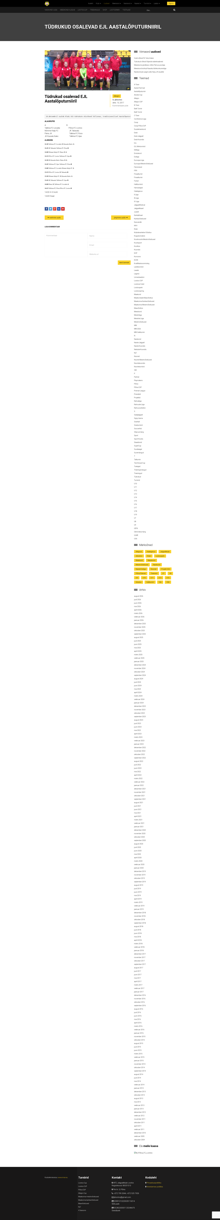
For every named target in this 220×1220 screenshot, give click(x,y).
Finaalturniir (138, 174)
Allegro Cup (82, 1193)
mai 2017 (137, 978)
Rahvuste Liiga (139, 404)
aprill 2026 (138, 610)
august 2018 (138, 926)
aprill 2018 (138, 940)
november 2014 (139, 1064)
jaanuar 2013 (139, 1109)
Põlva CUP (138, 387)
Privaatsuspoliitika (154, 1183)
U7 (135, 518)
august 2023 (138, 720)
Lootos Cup (82, 1183)
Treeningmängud (140, 470)
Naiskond (127, 3)
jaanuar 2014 (139, 1088)
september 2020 (140, 840)
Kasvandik (138, 222)
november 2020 (139, 833)
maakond (139, 560)
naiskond (156, 565)
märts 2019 (138, 902)
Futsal (136, 181)
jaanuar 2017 (139, 992)
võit (167, 582)
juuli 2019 (137, 888)
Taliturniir (137, 459)
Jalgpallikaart (139, 208)
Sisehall (137, 422)
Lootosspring (139, 291)
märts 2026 (138, 613)
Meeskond (115, 3)
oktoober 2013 (139, 1095)
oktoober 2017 (139, 961)
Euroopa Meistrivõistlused (143, 164)
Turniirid (147, 3)
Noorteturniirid (139, 367)
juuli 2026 (137, 599)
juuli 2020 (137, 847)
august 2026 (138, 596)
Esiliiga (136, 157)
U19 (135, 515)
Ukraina (138, 582)
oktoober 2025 (139, 630)
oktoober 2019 (139, 878)
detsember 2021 (140, 789)
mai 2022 (137, 772)
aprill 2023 (138, 734)
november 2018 (139, 916)
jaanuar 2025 (139, 661)
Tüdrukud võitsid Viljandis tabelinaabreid (148, 62)
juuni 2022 (138, 768)
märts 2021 (138, 820)
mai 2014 (137, 1081)
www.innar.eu (63, 1177)
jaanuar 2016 (139, 1033)
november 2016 (139, 999)
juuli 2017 (137, 971)
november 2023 (139, 710)
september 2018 (140, 923)
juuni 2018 (138, 933)
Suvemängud (139, 453)
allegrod (139, 552)
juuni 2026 (138, 603)
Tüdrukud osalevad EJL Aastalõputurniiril (66, 99)
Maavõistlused (83, 1203)
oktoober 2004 (139, 1140)
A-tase (136, 84)
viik (160, 582)
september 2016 (140, 1005)
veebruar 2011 (139, 1129)
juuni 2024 (138, 685)
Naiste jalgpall (139, 342)
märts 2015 (138, 1054)
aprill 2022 (138, 775)
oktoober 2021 (139, 796)
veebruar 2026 (139, 617)
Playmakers (138, 380)
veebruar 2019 (139, 906)
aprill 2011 (138, 1126)
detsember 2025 (140, 624)
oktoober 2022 (139, 754)
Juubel (136, 212)
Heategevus (138, 191)
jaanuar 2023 (139, 744)
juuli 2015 (137, 1047)
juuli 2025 (137, 641)
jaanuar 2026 (139, 620)
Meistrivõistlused (140, 322)
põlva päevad (141, 573)
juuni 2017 (138, 974)
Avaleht (90, 3)
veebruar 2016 (139, 1030)
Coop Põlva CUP (140, 126)
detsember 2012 (140, 1112)
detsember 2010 (140, 1133)
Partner (136, 377)
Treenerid (154, 573)
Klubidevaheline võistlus (142, 232)
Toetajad (126, 10)
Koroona (137, 256)
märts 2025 (138, 655)
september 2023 (140, 716)
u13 (160, 578)
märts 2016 (138, 1026)
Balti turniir (138, 109)
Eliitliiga (136, 150)
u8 (170, 573)
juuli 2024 (137, 682)
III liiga (136, 198)
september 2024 (140, 675)
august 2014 (138, 1074)
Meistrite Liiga (139, 318)
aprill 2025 (138, 651)
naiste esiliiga (141, 569)
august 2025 (138, 637)
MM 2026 (137, 329)
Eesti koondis (139, 139)
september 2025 (140, 634)
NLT (135, 353)
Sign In (171, 3)
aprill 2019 (138, 899)
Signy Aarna (138, 418)
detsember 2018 (140, 913)
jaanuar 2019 (139, 909)
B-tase (136, 105)
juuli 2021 (137, 806)
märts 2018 (138, 944)
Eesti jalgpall (138, 136)
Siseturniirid (138, 425)
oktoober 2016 (139, 1002)
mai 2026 (137, 606)
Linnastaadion (139, 277)
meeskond (151, 560)
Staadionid (138, 442)
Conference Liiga (140, 119)
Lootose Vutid (139, 284)
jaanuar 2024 (139, 703)
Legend (136, 274)
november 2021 (139, 792)
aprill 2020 (138, 858)
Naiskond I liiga (51, 10)
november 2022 (139, 751)
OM (135, 370)
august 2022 (138, 761)
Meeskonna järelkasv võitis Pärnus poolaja (149, 65)
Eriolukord (138, 153)
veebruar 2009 (139, 1136)
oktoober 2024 (139, 672)
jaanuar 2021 (139, 827)
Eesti (136, 133)
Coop (136, 122)
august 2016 (138, 1009)
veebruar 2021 (139, 823)
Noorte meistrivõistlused (143, 360)
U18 (135, 511)
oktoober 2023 (139, 713)
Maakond (137, 294)
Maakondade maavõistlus (143, 298)
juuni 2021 (138, 809)
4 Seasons (82, 1210)
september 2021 (140, 799)
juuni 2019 (138, 892)
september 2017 (140, 964)
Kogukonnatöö (139, 236)
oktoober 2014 (139, 1067)
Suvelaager (138, 449)
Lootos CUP (82, 10)
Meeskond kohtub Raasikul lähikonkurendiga (150, 68)
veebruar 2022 (139, 782)
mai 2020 (137, 854)
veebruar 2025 (139, 658)
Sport (136, 435)
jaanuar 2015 (139, 1061)
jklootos (118, 100)
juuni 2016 (138, 1016)
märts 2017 (138, 985)
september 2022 (140, 758)
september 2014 (140, 1071)
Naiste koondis (139, 346)
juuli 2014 (137, 1078)
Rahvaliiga (138, 401)
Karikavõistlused (140, 219)
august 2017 (138, 968)
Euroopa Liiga (139, 160)
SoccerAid (138, 428)
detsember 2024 (140, 665)
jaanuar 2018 (139, 950)
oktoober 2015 (139, 1040)
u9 (137, 578)
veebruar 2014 (139, 1085)
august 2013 (138, 1098)
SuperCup (137, 446)
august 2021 (138, 802)
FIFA (135, 170)
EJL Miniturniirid (139, 146)
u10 (144, 578)
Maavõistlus (138, 308)
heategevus (151, 552)
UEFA (136, 528)
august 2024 (138, 679)
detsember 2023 (140, 706)
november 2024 (139, 668)
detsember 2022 (140, 747)
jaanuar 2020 (139, 868)
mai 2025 (137, 648)
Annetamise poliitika (155, 1187)
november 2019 (139, 875)
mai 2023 (137, 730)
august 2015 (138, 1043)
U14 (135, 497)
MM (135, 325)
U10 (135, 484)
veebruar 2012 (139, 1116)
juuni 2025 (138, 644)
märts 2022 (138, 778)
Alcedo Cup (138, 95)
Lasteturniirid (138, 267)
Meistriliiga (138, 315)
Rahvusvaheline (139, 408)
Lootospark (115, 10)
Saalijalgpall (138, 415)
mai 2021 (137, 813)
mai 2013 (137, 1102)
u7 (163, 573)
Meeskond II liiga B (67, 10)
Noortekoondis (139, 363)
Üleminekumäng (140, 532)
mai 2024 (137, 689)
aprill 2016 (138, 1023)
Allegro (117, 96)
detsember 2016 (140, 995)
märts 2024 (138, 696)
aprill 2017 (138, 981)
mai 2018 (137, 937)
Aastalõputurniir (140, 91)
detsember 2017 (140, 954)
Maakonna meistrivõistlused (144, 305)
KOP (135, 253)
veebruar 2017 (139, 988)
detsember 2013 (140, 1091)
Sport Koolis (138, 439)
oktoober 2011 (139, 1122)
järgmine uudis (120, 218)
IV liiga (136, 201)
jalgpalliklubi (164, 552)
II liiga (136, 195)
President (137, 394)
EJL (135, 143)
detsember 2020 (140, 830)
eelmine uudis (55, 218)
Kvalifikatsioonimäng (141, 263)
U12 (135, 490)
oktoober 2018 (139, 919)
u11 (152, 578)
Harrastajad (138, 188)
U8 (135, 521)
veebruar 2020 (139, 864)
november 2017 (139, 957)
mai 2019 (137, 895)
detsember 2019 (140, 871)
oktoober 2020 (139, 837)
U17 (135, 508)
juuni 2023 (138, 727)
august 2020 (138, 844)
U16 (135, 504)
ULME (136, 535)
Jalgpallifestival (139, 205)
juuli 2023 (137, 723)
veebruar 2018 (139, 947)
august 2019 (138, 885)
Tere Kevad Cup (139, 463)
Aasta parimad (139, 88)
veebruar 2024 (139, 699)
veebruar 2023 (139, 741)
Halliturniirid (138, 184)
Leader (136, 270)
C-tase (136, 115)
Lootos (156, 3)
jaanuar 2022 (139, 785)
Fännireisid (138, 167)
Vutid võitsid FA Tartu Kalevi (144, 58)
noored (153, 569)
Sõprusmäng (139, 432)
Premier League (139, 391)
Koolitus (137, 246)
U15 (135, 501)
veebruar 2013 (139, 1105)
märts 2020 (138, 861)
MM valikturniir (139, 332)
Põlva (136, 384)
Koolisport (138, 243)
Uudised (106, 3)
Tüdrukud (137, 477)
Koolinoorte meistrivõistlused (144, 239)
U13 (135, 494)
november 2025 (139, 627)
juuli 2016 (137, 1012)
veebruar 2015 (139, 1057)
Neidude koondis (140, 349)
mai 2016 (137, 1019)
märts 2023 (138, 737)
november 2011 (139, 1119)
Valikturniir (150, 582)
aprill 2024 (138, 692)
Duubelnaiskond (140, 129)
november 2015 (139, 1036)
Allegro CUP (138, 102)
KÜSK (136, 260)
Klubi (97, 3)
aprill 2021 (138, 816)
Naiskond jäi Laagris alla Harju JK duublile (149, 72)
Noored (136, 3)
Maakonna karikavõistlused (144, 301)
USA (135, 539)
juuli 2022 (137, 765)
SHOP (105, 10)
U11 (135, 487)
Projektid (137, 398)
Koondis (137, 250)
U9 (135, 525)
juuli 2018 (137, 930)
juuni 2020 (138, 851)
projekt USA (165, 569)
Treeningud (95, 10)
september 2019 (140, 882)
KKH (135, 225)
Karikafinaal (138, 215)
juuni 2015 (138, 1050)
